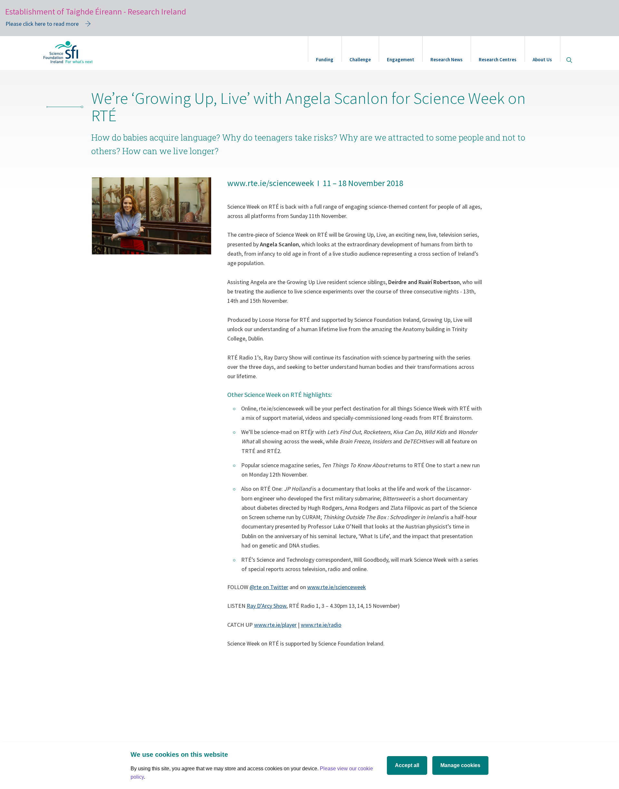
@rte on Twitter (269, 587)
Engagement (400, 59)
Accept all (407, 765)
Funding (324, 59)
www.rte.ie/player (275, 624)
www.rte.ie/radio (321, 624)
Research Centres (497, 59)
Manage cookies (460, 765)
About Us (542, 59)
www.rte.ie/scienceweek (336, 587)
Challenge (360, 59)
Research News (446, 59)
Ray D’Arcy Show (266, 605)
